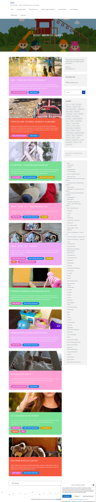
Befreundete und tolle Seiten (74, 362)
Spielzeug (68, 139)
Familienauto (70, 260)
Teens (23, 431)
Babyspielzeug (81, 109)
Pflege (68, 312)
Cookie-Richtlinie (72, 499)
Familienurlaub (69, 113)
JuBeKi (12, 2)
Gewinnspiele (70, 165)
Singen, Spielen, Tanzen (72, 228)
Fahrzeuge (69, 325)
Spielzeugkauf (70, 199)
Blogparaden (14, 15)
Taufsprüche (70, 217)
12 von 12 (68, 104)
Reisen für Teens (71, 246)
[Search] (83, 92)
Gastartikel (81, 113)
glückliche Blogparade (77, 118)
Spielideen (69, 229)
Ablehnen (77, 496)
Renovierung (79, 135)
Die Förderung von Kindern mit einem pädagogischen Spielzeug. (30, 291)
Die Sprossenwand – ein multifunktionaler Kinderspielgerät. (30, 165)
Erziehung (69, 265)
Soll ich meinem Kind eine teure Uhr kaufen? (25, 415)
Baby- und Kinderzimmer (30, 177)
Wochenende (69, 144)
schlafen (73, 137)
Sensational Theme (60, 499)
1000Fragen (68, 106)
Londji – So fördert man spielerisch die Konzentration (27, 80)
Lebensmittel (70, 309)
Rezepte (68, 137)
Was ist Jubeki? (70, 359)
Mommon (68, 135)
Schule (78, 137)
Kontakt (69, 354)
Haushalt (72, 120)
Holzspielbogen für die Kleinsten (21, 374)
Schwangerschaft (71, 255)
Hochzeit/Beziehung (72, 257)
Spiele (14, 261)
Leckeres (78, 130)
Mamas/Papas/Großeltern (48, 9)
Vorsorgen (69, 273)
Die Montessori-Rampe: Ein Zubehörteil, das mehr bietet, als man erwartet (33, 121)
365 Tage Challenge (71, 334)
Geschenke (44, 216)
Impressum (86, 499)
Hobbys (69, 275)
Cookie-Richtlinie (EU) (72, 351)
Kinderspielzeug (69, 128)
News (12, 9)
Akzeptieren (67, 496)
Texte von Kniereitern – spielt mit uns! (76, 236)
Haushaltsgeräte (71, 322)
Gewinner (69, 167)
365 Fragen (78, 104)
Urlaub (82, 139)
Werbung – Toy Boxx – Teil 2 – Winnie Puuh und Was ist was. (29, 206)
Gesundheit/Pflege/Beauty (73, 268)
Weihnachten (69, 142)
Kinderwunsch (70, 252)
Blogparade (76, 111)
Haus (67, 120)
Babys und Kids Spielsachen (19, 92)
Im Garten (69, 289)
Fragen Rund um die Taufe (73, 220)
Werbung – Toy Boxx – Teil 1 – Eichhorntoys (24, 246)
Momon (73, 135)
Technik (69, 278)
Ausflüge (75, 106)
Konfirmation (70, 222)
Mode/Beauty (70, 270)
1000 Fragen (70, 332)
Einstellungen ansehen (88, 496)
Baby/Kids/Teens (33, 9)
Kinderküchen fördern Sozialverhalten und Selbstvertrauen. (29, 332)
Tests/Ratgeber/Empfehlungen (27, 261)
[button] (93, 485)
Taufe (68, 215)
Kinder (78, 125)
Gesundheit (68, 118)
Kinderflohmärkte (21, 9)
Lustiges (69, 213)
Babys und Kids (33, 92)
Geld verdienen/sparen (72, 281)
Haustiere (68, 123)
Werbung (75, 142)
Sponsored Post (75, 139)
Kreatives (73, 130)
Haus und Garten (62, 9)
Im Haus (69, 285)
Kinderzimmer (77, 128)
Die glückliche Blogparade (73, 329)
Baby (79, 106)
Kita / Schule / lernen (72, 225)
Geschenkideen (76, 116)
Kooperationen (70, 357)
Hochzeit (68, 125)
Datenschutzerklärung (79, 499)
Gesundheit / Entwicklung (73, 201)
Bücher (68, 304)
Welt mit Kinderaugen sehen (73, 342)
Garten (75, 113)
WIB (80, 142)
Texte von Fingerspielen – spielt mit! (75, 239)
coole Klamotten (46, 427)
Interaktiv (69, 320)
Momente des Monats (79, 132)
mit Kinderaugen (69, 132)
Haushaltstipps (79, 120)
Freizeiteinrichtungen (72, 307)
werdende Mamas (71, 250)
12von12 (73, 104)
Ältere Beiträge (15, 483)
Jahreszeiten (70, 300)
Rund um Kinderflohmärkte (73, 174)
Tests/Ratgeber (74, 9)
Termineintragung (71, 171)
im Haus (73, 125)
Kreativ (67, 130)
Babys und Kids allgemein (19, 258)
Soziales (69, 317)
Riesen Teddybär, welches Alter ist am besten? (24, 460)
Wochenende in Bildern (72, 339)
